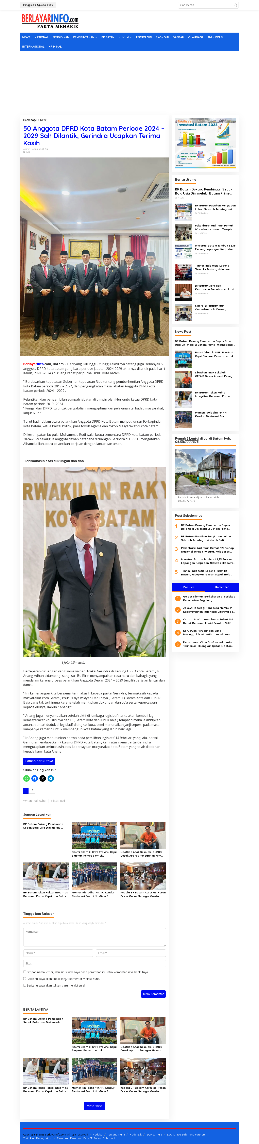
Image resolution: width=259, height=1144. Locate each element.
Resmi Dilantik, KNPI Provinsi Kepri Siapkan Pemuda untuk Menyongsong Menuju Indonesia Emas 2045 (94, 853)
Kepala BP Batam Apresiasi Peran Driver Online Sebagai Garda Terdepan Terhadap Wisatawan (143, 894)
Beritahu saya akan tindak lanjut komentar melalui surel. (63, 979)
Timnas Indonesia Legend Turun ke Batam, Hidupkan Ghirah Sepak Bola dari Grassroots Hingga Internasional (212, 267)
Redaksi (98, 1134)
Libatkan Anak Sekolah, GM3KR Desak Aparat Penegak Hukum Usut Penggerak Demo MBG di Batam (141, 853)
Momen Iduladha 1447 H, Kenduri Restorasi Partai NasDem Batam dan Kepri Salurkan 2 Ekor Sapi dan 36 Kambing (94, 894)
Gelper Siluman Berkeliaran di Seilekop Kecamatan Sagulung (209, 598)
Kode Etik (136, 1134)
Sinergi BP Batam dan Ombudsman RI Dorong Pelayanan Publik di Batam (213, 307)
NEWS (26, 152)
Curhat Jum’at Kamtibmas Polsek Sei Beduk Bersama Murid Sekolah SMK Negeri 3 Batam (208, 621)
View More (94, 1106)
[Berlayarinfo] (50, 21)
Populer (188, 587)
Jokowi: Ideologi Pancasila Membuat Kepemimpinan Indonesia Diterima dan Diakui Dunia (209, 609)
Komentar (222, 587)
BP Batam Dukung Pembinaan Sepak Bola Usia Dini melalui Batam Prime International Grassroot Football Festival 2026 (45, 825)
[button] (235, 5)
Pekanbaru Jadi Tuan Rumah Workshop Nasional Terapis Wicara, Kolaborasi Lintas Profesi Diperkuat (214, 227)
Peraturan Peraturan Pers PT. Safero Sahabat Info (88, 1138)
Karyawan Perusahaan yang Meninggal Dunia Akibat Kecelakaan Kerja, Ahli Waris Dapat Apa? (207, 632)
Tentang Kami (116, 1134)
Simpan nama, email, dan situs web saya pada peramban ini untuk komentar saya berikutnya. (88, 972)
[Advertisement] (129, 81)
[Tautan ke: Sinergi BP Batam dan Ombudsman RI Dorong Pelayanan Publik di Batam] (183, 312)
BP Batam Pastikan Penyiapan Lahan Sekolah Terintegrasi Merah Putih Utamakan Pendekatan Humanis (215, 207)
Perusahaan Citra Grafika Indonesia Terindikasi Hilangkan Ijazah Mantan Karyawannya (207, 643)
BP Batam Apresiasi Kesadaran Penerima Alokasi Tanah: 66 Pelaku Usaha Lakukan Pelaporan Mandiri (214, 287)
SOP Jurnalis (154, 1134)
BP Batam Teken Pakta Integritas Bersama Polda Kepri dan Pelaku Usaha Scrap (45, 894)
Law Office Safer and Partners (186, 1134)
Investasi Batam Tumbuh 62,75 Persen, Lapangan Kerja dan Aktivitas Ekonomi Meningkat (215, 247)
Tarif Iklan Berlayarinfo (37, 1138)
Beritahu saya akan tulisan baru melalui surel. (56, 985)
